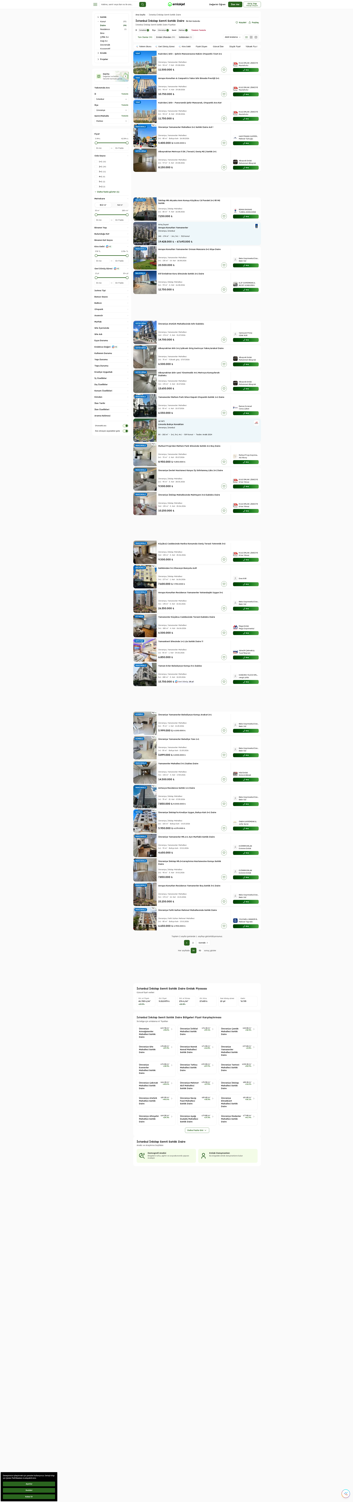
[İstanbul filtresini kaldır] (147, 30)
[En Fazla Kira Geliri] (127, 255)
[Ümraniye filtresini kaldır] (167, 30)
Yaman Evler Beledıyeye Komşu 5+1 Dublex (180, 666)
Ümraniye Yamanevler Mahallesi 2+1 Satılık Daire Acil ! (185, 127)
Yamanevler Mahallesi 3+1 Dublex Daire (178, 763)
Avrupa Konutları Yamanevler (173, 227)
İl (95, 94)
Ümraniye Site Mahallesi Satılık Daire (147, 1049)
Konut (103, 21)
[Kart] (251, 37)
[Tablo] (256, 37)
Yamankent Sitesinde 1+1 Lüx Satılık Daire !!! (180, 641)
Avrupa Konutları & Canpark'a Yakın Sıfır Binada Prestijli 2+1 (188, 78)
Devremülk (105, 45)
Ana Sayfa (140, 14)
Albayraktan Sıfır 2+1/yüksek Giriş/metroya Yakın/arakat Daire (191, 348)
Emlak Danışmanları (219, 1153)
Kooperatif (105, 48)
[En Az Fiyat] (96, 142)
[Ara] (142, 4)
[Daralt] (98, 21)
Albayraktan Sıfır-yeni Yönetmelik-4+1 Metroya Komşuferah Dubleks (189, 374)
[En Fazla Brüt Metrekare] (127, 214)
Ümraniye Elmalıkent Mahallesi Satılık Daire (229, 1102)
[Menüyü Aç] (95, 4)
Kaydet (242, 22)
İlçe (96, 105)
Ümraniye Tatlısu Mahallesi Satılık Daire (188, 1068)
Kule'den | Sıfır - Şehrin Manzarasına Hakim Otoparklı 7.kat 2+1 (190, 54)
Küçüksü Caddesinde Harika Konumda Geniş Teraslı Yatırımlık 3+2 (191, 543)
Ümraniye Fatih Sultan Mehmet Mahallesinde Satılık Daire (187, 910)
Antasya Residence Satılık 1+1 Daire (176, 788)
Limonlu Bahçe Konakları (171, 424)
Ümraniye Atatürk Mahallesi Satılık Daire (148, 1101)
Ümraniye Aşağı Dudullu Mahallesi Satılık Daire (189, 1119)
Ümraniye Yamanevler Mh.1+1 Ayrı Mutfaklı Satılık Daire (186, 837)
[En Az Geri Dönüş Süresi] (96, 277)
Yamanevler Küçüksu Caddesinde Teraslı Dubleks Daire (186, 617)
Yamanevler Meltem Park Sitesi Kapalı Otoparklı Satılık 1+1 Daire (191, 397)
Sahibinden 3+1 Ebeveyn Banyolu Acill (177, 568)
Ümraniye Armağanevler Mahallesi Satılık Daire (147, 1032)
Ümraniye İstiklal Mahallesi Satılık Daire (189, 1031)
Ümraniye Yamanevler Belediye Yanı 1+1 (178, 739)
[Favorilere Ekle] (224, 69)
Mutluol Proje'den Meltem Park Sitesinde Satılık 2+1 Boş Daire (189, 446)
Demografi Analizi (157, 1153)
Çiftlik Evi (104, 37)
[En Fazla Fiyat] (127, 142)
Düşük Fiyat (235, 46)
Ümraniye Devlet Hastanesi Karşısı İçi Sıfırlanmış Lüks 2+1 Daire (190, 470)
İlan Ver (235, 4)
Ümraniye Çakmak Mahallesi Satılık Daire (148, 1086)
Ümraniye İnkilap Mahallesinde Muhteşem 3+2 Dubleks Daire (189, 495)
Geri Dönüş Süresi (166, 46)
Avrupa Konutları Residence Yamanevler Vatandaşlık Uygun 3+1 (190, 592)
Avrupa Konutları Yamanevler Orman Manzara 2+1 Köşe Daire (189, 249)
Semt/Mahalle (101, 116)
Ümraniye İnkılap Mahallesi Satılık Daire (230, 1086)
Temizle (124, 94)
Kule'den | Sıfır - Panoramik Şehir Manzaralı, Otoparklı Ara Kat (190, 102)
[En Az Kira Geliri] (96, 255)
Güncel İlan (218, 46)
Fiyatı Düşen (201, 46)
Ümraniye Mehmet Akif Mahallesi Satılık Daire (189, 1086)
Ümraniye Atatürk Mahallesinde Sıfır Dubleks (181, 324)
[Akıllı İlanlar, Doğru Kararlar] (176, 4)
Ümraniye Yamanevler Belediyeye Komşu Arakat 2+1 (185, 714)
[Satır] (246, 37)
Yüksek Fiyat (252, 46)
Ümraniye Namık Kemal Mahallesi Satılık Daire (188, 1049)
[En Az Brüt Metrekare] (96, 214)
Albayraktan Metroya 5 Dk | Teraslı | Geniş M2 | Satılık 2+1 (187, 151)
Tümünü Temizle (198, 30)
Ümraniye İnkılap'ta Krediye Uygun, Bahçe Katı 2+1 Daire (187, 812)
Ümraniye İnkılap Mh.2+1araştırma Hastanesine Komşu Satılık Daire (189, 862)
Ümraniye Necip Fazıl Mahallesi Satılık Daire (188, 1101)
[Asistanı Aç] (346, 1494)
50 (200, 950)
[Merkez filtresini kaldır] (186, 30)
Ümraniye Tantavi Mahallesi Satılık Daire (230, 1068)
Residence (105, 29)
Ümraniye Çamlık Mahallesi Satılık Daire (230, 1031)
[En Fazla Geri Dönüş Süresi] (127, 277)
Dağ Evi (103, 41)
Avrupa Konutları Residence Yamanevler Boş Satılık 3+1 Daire (189, 885)
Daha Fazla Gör (195, 1130)
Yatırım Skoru (145, 46)
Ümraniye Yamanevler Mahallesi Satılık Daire (229, 1050)
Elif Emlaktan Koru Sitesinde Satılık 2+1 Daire (181, 273)
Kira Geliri (186, 46)
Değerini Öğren (217, 4)
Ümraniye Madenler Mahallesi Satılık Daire (231, 1119)
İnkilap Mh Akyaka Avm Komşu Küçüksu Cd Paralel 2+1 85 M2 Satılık (189, 201)
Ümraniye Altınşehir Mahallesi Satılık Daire (149, 1119)
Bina (102, 33)
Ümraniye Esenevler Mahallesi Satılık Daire (147, 1069)
